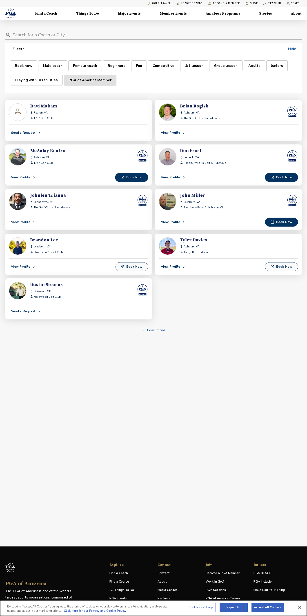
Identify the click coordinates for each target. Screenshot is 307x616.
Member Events (173, 13)
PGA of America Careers (223, 598)
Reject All (234, 607)
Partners (164, 598)
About (296, 13)
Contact (164, 573)
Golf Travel (161, 3)
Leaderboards (192, 3)
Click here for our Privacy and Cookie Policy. (95, 611)
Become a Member (226, 3)
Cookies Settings (201, 607)
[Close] (300, 607)
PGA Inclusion (264, 581)
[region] (153, 608)
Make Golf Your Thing (269, 590)
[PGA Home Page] (10, 13)
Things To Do (87, 13)
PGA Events (118, 598)
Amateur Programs (223, 13)
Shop (251, 3)
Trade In (272, 3)
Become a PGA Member (223, 573)
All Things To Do (121, 590)
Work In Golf (215, 581)
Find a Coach (46, 13)
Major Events (129, 13)
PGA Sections (216, 590)
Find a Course (119, 581)
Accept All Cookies (267, 607)
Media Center (167, 590)
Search (296, 3)
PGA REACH (262, 573)
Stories (265, 13)
